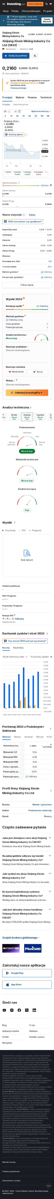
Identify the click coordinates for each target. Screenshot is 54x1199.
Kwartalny (18, 647)
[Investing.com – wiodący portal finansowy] (16, 4)
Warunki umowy (9, 1162)
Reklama (33, 1031)
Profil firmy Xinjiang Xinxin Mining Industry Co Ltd (20, 791)
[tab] (14, 417)
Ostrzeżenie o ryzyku (11, 1181)
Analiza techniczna (15, 407)
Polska (15, 11)
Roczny (6, 647)
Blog (4, 1025)
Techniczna (47, 97)
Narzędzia (7, 1043)
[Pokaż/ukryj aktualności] (19, 111)
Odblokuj (45, 185)
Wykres (20, 97)
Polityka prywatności (11, 1171)
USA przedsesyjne (30, 11)
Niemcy (48, 816)
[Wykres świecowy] (5, 111)
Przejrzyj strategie (18, 88)
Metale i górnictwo (42, 804)
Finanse (32, 97)
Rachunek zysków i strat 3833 (23, 633)
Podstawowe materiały (40, 810)
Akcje (6, 11)
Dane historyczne (20, 104)
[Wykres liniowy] (9, 111)
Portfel (5, 1037)
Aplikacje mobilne (10, 1031)
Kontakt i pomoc (37, 1037)
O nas (32, 1025)
